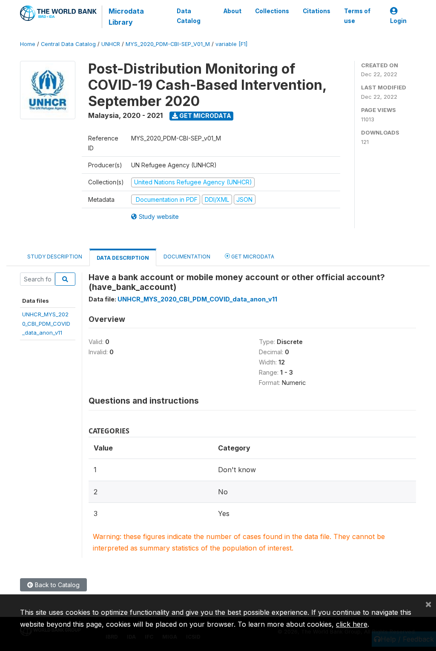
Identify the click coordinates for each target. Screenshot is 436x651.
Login (398, 20)
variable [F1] (231, 44)
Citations (316, 11)
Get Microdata (204, 115)
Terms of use (357, 16)
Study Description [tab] (54, 256)
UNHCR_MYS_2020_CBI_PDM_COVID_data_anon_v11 (46, 323)
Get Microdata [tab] (252, 256)
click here (351, 624)
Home (27, 44)
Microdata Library (126, 16)
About (232, 11)
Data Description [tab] (123, 258)
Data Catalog (189, 16)
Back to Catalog (56, 584)
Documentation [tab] (187, 256)
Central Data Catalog (68, 44)
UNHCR (110, 44)
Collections (272, 11)
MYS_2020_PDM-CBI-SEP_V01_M (168, 44)
